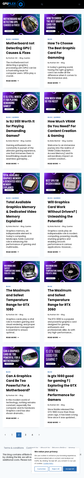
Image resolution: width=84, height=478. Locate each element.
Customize (41, 469)
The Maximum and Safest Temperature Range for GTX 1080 (18, 300)
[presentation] (21, 24)
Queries (15, 39)
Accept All (70, 469)
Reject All (55, 469)
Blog (8, 39)
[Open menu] (79, 4)
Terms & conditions (14, 447)
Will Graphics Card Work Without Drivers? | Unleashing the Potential (62, 211)
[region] (56, 461)
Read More (12, 81)
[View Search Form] (42, 4)
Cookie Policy (48, 463)
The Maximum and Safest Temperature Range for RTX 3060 (59, 300)
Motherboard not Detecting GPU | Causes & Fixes (20, 48)
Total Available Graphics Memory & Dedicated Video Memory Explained (21, 211)
